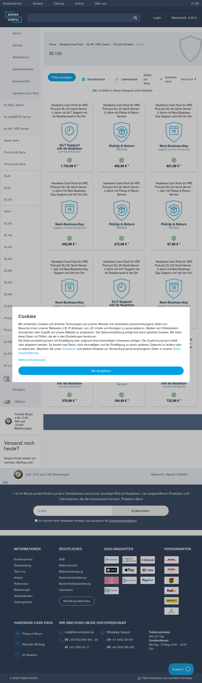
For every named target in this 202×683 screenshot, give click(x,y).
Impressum (69, 348)
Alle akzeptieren (101, 371)
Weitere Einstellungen (32, 359)
